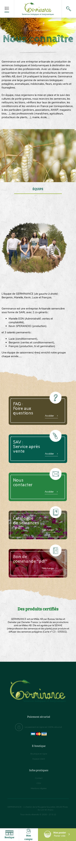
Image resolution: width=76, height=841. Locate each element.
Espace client (39, 758)
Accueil (29, 30)
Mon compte (28, 837)
